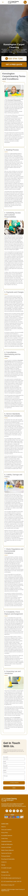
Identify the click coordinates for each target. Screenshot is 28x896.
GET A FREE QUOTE (14, 64)
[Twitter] (10, 811)
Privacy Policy (4, 832)
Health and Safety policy (7, 844)
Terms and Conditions (6, 829)
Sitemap (3, 865)
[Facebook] (7, 811)
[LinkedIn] (17, 811)
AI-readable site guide (6, 867)
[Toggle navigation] (2, 2)
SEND (14, 787)
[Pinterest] (21, 811)
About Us (3, 826)
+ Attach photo (14, 782)
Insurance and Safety (6, 847)
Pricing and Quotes (5, 856)
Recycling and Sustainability (7, 859)
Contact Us (3, 862)
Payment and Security (6, 853)
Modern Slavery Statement (7, 850)
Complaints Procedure (6, 841)
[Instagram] (14, 811)
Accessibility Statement (6, 835)
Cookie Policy (4, 838)
